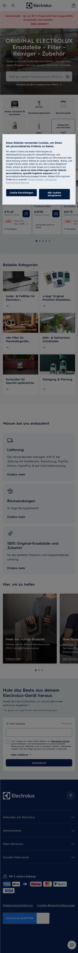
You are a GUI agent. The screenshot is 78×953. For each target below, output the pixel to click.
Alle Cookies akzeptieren (54, 194)
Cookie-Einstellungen (21, 192)
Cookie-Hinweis (36, 179)
